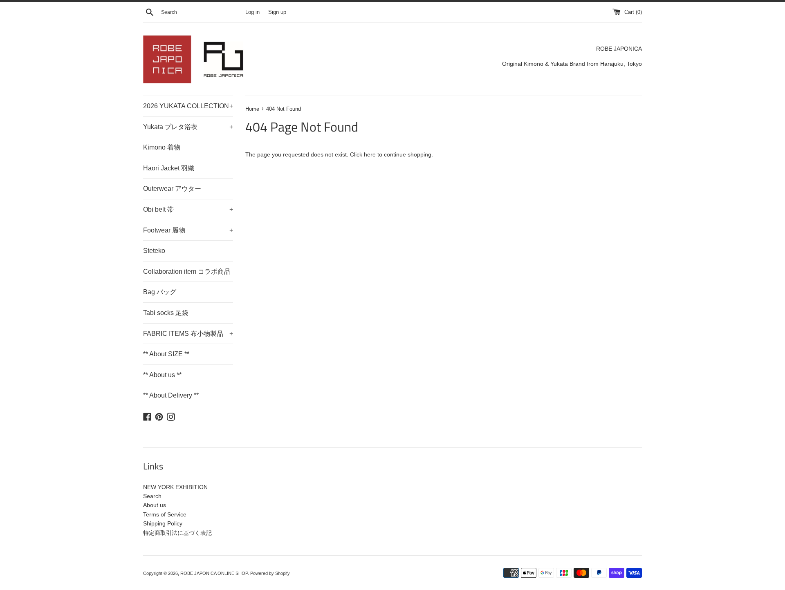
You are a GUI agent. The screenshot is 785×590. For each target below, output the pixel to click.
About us (154, 505)
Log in (252, 12)
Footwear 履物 (188, 230)
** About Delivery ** (171, 395)
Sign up (277, 12)
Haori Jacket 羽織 (168, 168)
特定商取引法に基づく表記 (177, 533)
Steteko (154, 250)
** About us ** (162, 374)
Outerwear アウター (172, 188)
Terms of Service (164, 514)
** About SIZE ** (166, 354)
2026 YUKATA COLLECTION (188, 106)
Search (152, 496)
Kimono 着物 (161, 147)
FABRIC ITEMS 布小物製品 (188, 333)
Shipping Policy (162, 523)
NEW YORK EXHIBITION (175, 487)
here (370, 154)
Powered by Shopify (270, 573)
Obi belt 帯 (188, 209)
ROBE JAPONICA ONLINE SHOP (214, 573)
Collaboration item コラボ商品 (187, 271)
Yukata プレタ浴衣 (188, 126)
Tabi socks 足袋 (165, 312)
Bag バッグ (159, 291)
